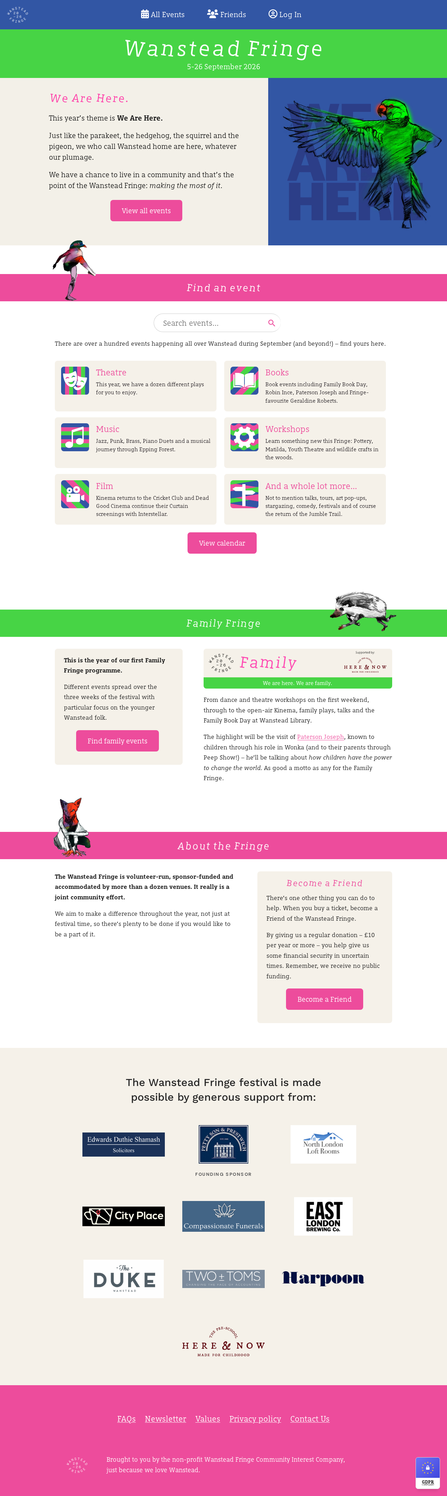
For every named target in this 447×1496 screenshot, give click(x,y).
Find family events (117, 740)
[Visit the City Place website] (124, 1216)
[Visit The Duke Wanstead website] (124, 1278)
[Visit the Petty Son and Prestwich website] (223, 1144)
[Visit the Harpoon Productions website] (323, 1278)
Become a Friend (325, 999)
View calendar (222, 543)
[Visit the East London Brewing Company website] (323, 1216)
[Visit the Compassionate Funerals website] (223, 1216)
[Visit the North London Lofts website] (323, 1144)
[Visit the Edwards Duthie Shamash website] (124, 1144)
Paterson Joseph (320, 736)
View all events (146, 210)
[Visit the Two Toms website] (223, 1278)
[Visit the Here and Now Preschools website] (223, 1341)
